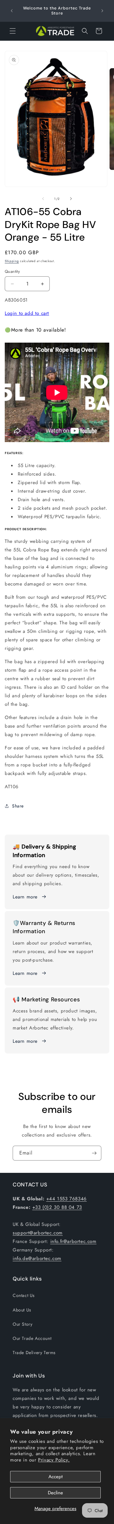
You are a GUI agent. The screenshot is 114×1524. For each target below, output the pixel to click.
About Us (22, 1310)
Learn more (25, 896)
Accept (55, 1476)
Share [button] (18, 806)
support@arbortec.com (38, 1232)
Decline (55, 1492)
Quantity (12, 271)
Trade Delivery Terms (34, 1352)
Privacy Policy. (54, 1459)
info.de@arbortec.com (37, 1258)
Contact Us (24, 1295)
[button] (13, 31)
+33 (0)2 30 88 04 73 (57, 1207)
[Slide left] (43, 199)
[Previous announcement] (12, 11)
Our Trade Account (32, 1338)
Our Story (22, 1324)
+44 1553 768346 (66, 1198)
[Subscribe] (94, 1153)
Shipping (12, 261)
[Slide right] (71, 199)
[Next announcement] (102, 11)
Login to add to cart (27, 313)
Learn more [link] (25, 973)
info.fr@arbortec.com (73, 1241)
